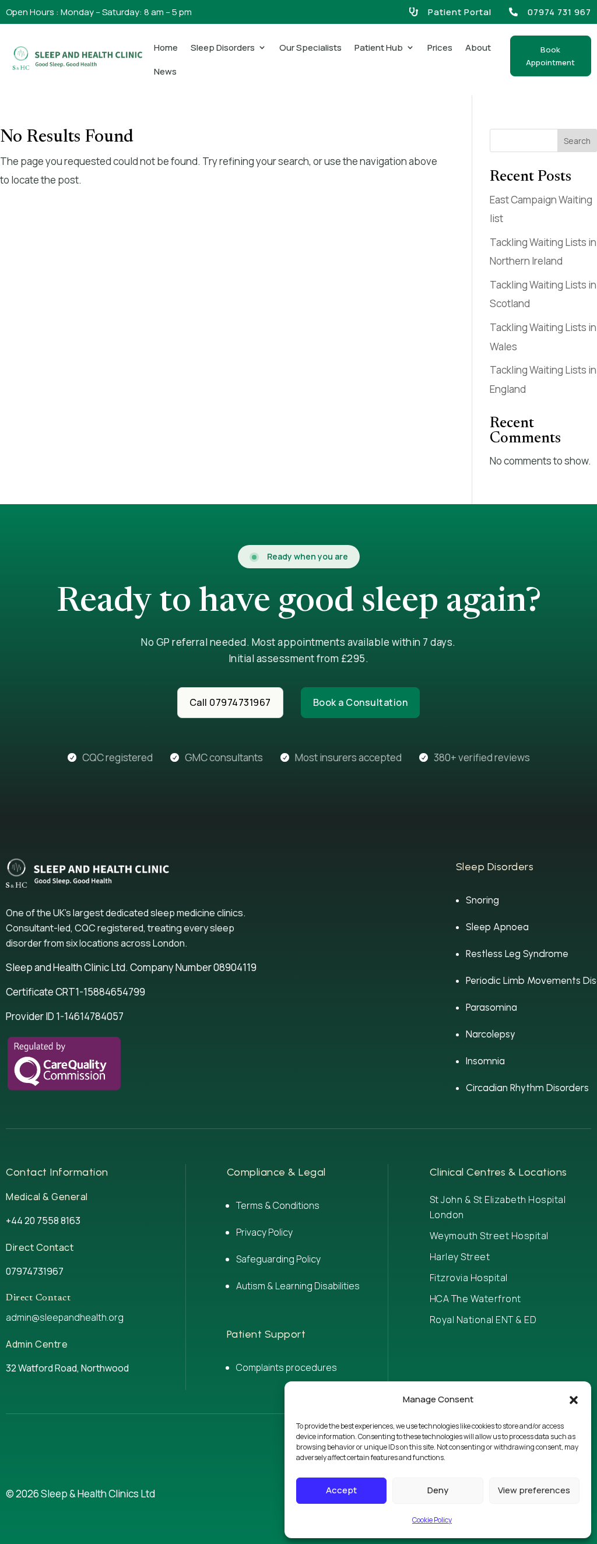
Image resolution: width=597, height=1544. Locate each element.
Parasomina (491, 1007)
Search (577, 140)
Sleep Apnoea (497, 927)
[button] (574, 1400)
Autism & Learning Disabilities (298, 1285)
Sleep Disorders (223, 47)
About (478, 47)
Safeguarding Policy (278, 1259)
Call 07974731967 (230, 702)
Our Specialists (310, 47)
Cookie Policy (432, 1520)
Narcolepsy (490, 1034)
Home (166, 47)
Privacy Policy (264, 1232)
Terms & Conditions (277, 1205)
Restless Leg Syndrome (517, 953)
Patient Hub (378, 47)
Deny (437, 1490)
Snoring (482, 900)
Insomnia (485, 1061)
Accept (341, 1490)
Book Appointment (550, 56)
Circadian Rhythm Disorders (527, 1087)
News (165, 71)
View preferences (534, 1490)
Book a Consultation (360, 702)
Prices (439, 47)
